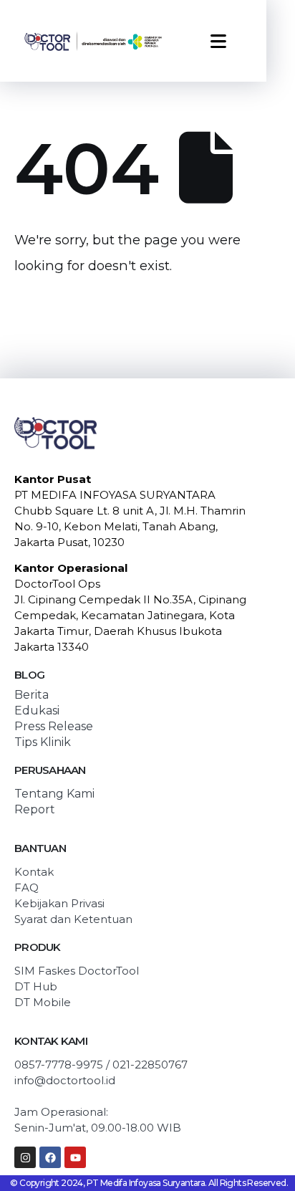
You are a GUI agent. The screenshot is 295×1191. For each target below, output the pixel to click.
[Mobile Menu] (218, 41)
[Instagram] (25, 1157)
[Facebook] (50, 1157)
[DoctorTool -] (93, 41)
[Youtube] (75, 1157)
